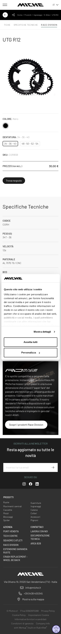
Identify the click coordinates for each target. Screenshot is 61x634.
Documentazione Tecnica (40, 537)
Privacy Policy (48, 610)
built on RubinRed (37, 627)
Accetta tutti (30, 342)
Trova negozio (14, 180)
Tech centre (10, 535)
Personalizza (28, 352)
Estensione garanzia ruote (15, 551)
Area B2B (36, 543)
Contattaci (37, 527)
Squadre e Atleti (12, 540)
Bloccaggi (8, 516)
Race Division (10, 545)
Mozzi (6, 513)
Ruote (6, 502)
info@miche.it (33, 587)
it (54, 4)
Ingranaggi (38, 15)
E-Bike (47, 15)
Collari (34, 513)
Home (19, 15)
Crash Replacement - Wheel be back (15, 558)
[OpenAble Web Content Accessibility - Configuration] (56, 629)
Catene (34, 509)
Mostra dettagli (42, 331)
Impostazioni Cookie (38, 615)
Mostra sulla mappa (33, 599)
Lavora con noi (39, 531)
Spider (6, 520)
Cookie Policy (19, 615)
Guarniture (36, 503)
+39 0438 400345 (33, 593)
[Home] (30, 4)
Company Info (43, 623)
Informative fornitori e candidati (31, 619)
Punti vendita (11, 531)
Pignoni (34, 520)
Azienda (7, 527)
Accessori (35, 516)
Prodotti (27, 15)
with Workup (20, 627)
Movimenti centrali (12, 506)
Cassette (7, 509)
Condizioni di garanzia (22, 623)
